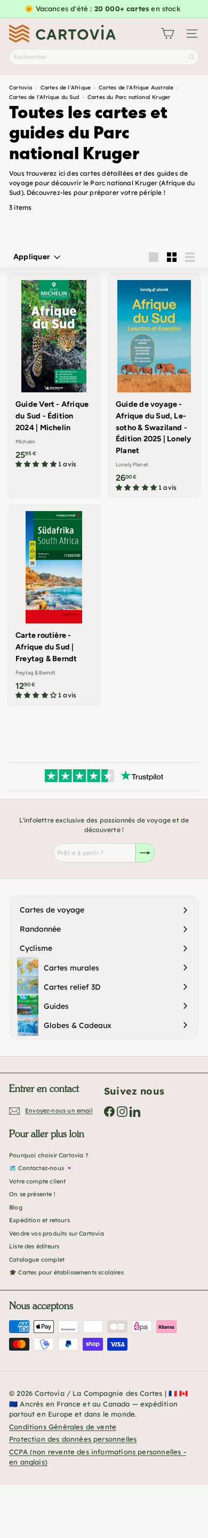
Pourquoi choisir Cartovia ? (49, 1155)
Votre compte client (37, 1181)
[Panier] (167, 33)
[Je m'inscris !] (145, 852)
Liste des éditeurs (34, 1246)
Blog (15, 1207)
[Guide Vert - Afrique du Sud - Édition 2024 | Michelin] (54, 374)
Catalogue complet (37, 1259)
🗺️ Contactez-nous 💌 (41, 1168)
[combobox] (104, 57)
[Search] (191, 57)
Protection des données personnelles (73, 1439)
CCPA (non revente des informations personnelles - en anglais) (97, 1457)
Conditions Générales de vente (62, 1426)
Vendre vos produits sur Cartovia (56, 1233)
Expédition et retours (39, 1220)
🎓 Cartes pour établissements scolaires (66, 1272)
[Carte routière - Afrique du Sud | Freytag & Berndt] (54, 605)
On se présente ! (32, 1194)
